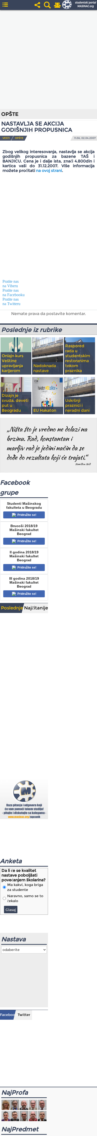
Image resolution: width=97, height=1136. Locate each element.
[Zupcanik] (24, 798)
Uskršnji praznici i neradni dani (77, 405)
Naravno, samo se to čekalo (25, 898)
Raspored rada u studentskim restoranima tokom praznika (77, 358)
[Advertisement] (48, 59)
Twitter (24, 1014)
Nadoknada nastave (44, 368)
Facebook (8, 1014)
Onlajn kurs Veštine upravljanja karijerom (12, 363)
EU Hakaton (44, 410)
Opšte (19, 138)
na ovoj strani (49, 170)
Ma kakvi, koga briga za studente (25, 887)
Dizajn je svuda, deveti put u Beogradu (15, 403)
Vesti (6, 138)
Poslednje (12, 608)
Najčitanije (36, 608)
